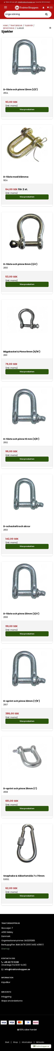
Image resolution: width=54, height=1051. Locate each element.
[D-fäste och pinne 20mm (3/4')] (27, 587)
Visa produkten (27, 109)
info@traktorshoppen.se (26, 2)
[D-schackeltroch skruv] (27, 499)
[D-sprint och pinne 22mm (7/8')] (27, 674)
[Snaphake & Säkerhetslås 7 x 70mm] (27, 849)
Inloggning (6, 996)
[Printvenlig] (50, 28)
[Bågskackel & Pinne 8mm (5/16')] (27, 325)
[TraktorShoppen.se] (27, 7)
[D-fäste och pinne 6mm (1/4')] (27, 237)
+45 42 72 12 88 (11, 962)
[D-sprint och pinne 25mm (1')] (27, 761)
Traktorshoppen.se (42, 1046)
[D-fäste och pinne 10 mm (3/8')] (27, 412)
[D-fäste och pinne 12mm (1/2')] (27, 62)
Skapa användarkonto (12, 1000)
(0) (51, 7)
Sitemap (5, 948)
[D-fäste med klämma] (27, 150)
